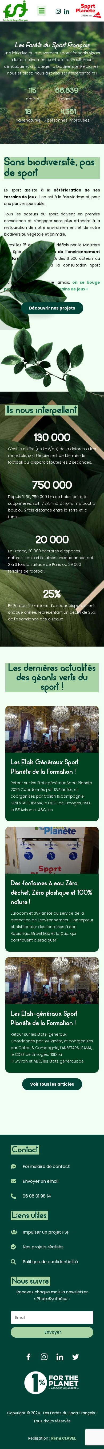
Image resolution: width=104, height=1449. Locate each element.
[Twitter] (75, 1356)
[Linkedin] (66, 11)
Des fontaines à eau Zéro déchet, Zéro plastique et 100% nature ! (51, 893)
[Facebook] (28, 1356)
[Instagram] (58, 11)
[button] (41, 11)
